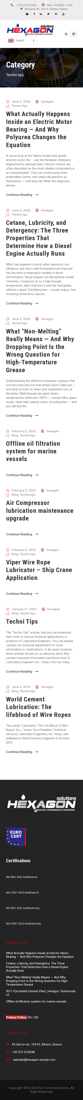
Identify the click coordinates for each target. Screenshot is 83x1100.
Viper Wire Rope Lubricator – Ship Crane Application (39, 570)
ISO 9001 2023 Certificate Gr (21, 877)
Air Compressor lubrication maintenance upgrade (40, 510)
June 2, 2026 (21, 101)
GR (36, 1017)
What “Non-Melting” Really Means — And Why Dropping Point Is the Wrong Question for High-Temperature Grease (40, 350)
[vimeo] (56, 14)
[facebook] (34, 14)
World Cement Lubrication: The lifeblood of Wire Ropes (38, 707)
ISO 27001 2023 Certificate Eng (23, 923)
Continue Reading (19, 195)
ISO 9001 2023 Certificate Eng (22, 908)
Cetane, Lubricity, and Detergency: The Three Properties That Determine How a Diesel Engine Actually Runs (39, 238)
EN (30, 1017)
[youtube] (63, 14)
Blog (15, 435)
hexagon (47, 101)
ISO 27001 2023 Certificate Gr (22, 892)
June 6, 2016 (21, 687)
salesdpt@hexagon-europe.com (34, 1060)
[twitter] (48, 14)
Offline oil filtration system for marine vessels (33, 451)
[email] (27, 14)
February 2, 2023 (24, 431)
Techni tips (19, 106)
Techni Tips (22, 621)
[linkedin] (41, 14)
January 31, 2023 (24, 609)
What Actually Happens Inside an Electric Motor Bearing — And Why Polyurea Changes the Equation (39, 129)
